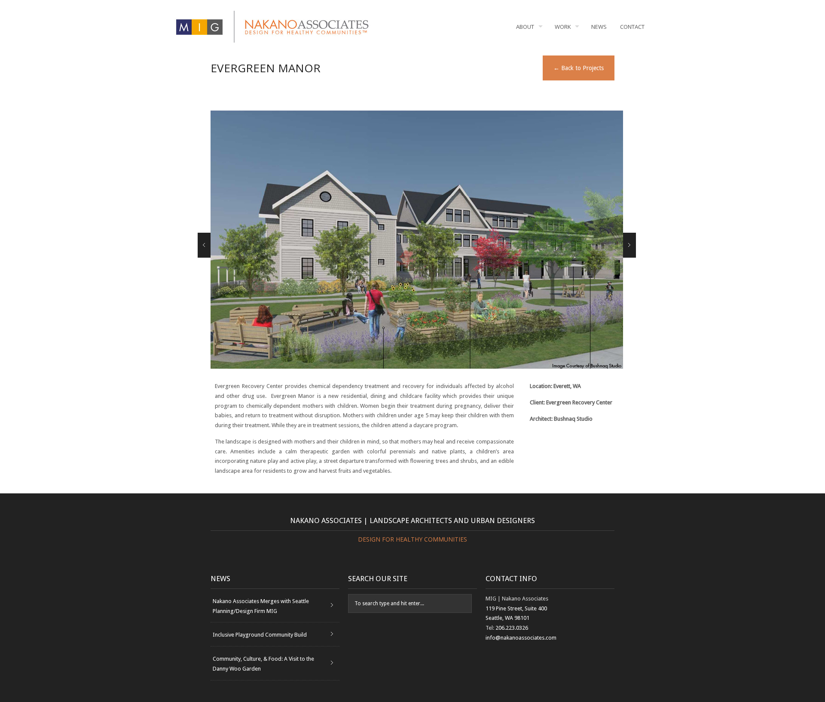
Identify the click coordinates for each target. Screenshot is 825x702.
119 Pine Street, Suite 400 (516, 608)
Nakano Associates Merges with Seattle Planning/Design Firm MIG (261, 606)
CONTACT (632, 27)
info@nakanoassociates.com (521, 637)
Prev (204, 245)
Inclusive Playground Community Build (260, 634)
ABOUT (525, 27)
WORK (563, 27)
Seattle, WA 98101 (507, 618)
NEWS (599, 27)
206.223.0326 (511, 628)
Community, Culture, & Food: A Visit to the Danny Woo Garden (263, 664)
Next (629, 245)
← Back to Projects (578, 68)
